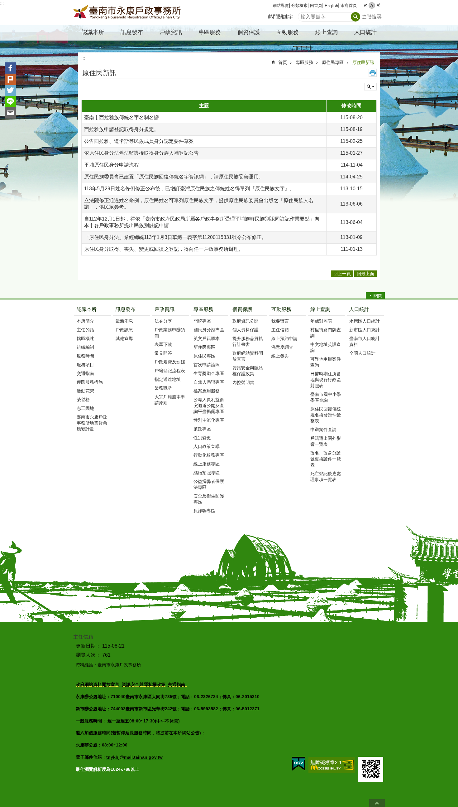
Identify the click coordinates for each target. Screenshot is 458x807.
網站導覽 (281, 5)
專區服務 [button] (209, 32)
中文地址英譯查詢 (325, 347)
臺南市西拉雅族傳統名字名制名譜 (121, 117)
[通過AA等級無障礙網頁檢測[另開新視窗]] (331, 765)
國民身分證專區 (208, 329)
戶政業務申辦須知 (170, 332)
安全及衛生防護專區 (208, 498)
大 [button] (378, 5)
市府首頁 (349, 5)
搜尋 (303, 15)
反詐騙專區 (204, 510)
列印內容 (373, 73)
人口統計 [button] (365, 32)
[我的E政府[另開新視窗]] (298, 764)
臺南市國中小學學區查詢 (325, 397)
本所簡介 (85, 320)
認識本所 (87, 309)
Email (10, 113)
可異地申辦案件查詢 (325, 362)
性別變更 (202, 437)
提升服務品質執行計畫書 (247, 341)
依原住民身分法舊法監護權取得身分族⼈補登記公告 (141, 153)
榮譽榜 (83, 399)
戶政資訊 (164, 309)
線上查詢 (320, 309)
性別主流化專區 (208, 420)
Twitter (10, 90)
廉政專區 (202, 428)
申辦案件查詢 (323, 429)
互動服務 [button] (287, 32)
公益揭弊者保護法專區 (208, 484)
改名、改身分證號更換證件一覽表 (325, 458)
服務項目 (85, 364)
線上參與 (280, 355)
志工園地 (85, 408)
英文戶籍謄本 (206, 338)
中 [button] (372, 5)
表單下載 (163, 344)
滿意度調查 (282, 347)
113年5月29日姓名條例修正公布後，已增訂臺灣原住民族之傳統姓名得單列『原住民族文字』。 (189, 188)
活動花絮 (85, 390)
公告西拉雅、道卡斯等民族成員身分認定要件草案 (139, 141)
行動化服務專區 (208, 455)
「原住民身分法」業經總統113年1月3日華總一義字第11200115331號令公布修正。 (175, 237)
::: (2, 3)
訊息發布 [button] (132, 32)
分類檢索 (299, 5)
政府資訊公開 (245, 320)
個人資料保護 (245, 329)
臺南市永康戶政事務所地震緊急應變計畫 (92, 423)
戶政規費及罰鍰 (170, 361)
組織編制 (85, 347)
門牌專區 (202, 320)
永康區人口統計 (364, 320)
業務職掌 (163, 388)
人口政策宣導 (206, 446)
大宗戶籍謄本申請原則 (170, 399)
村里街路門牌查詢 (325, 332)
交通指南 (85, 373)
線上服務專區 (206, 463)
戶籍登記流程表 (170, 370)
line (10, 101)
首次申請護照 (206, 364)
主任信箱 (280, 329)
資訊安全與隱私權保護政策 (247, 370)
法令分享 (163, 320)
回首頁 (316, 5)
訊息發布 (126, 309)
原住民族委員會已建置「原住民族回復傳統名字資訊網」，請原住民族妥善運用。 (174, 176)
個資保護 (242, 309)
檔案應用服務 (206, 390)
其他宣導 (124, 338)
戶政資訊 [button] (171, 32)
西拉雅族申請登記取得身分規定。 (121, 129)
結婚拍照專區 (206, 472)
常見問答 (163, 353)
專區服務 (304, 62)
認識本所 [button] (93, 32)
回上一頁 (342, 273)
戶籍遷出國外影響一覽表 (325, 441)
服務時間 (85, 355)
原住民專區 (333, 62)
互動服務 (281, 309)
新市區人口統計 (364, 329)
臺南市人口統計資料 (364, 341)
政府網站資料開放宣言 (247, 356)
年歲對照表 (321, 320)
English (331, 5)
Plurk (10, 79)
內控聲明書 (243, 382)
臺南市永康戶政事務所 (127, 12)
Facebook (10, 68)
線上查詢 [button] (326, 32)
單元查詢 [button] (370, 86)
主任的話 (85, 329)
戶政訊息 (124, 329)
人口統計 (359, 309)
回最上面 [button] (365, 273)
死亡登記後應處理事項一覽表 (325, 476)
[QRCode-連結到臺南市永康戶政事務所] (370, 769)
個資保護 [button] (248, 32)
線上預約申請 (284, 338)
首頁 (282, 62)
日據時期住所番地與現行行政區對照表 (325, 379)
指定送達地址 (168, 379)
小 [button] (365, 5)
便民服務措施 (90, 382)
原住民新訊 (363, 62)
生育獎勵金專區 (208, 373)
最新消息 (124, 320)
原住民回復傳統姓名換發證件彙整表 (325, 414)
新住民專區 (204, 347)
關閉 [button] (378, 295)
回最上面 (377, 803)
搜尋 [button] (355, 17)
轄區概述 (85, 338)
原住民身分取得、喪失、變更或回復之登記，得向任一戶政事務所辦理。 (164, 249)
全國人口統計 (362, 353)
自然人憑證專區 (208, 382)
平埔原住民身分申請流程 (111, 165)
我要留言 (280, 320)
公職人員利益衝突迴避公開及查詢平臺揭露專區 (208, 405)
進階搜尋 (372, 16)
